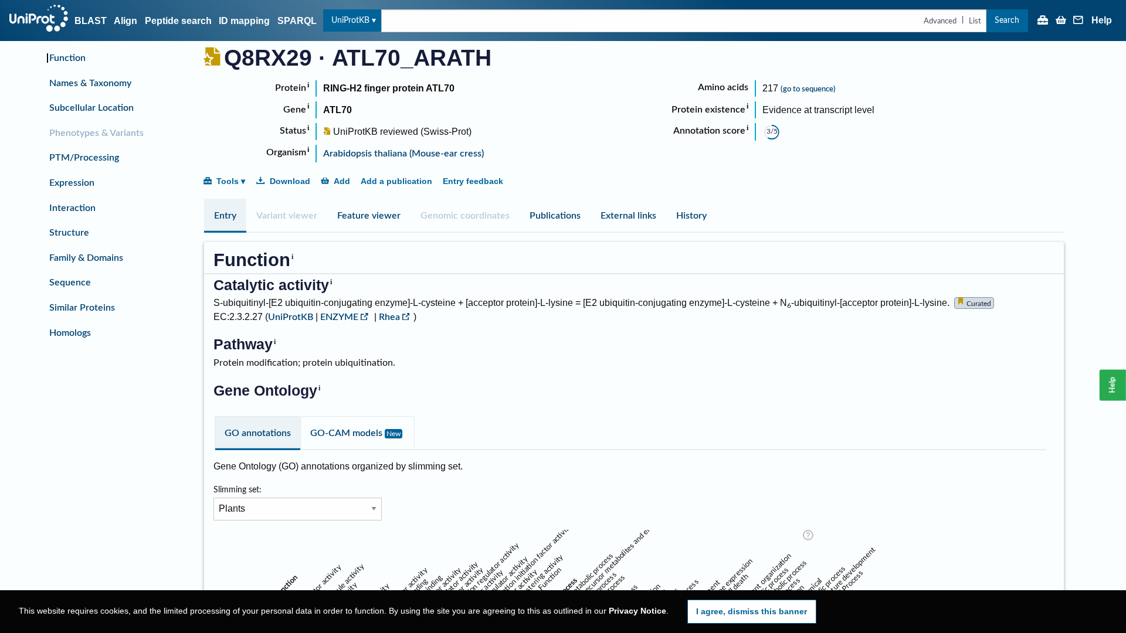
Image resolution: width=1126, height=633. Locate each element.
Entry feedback (473, 181)
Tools (227, 181)
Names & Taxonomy (90, 83)
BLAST (90, 21)
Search (1007, 20)
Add (342, 181)
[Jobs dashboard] (1042, 21)
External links (628, 215)
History (691, 215)
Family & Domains (86, 258)
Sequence (70, 282)
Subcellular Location (91, 108)
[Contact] (1078, 21)
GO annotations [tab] (258, 433)
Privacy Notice (637, 611)
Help (1101, 20)
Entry (225, 215)
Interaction (72, 208)
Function (67, 58)
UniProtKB (350, 20)
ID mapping (244, 21)
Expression (71, 183)
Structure (69, 232)
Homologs (70, 333)
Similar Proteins (82, 307)
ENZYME (339, 317)
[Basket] (1061, 21)
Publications (555, 215)
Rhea (389, 317)
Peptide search (178, 21)
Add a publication (396, 181)
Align (125, 21)
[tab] (225, 216)
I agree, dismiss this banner (751, 611)
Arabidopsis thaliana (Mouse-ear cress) (403, 153)
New (393, 433)
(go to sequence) (808, 89)
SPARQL (297, 21)
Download (290, 181)
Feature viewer (369, 215)
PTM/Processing (84, 157)
